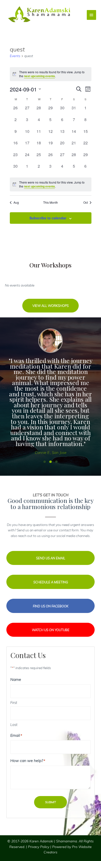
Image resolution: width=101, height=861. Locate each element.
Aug (16, 202)
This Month (50, 202)
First (13, 702)
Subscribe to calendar (47, 217)
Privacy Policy (38, 847)
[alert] (50, 184)
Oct (85, 202)
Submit (50, 802)
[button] (50, 305)
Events (15, 56)
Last (13, 724)
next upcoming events (39, 76)
